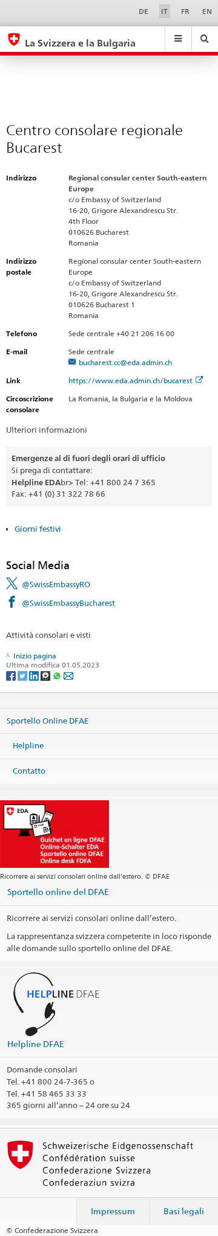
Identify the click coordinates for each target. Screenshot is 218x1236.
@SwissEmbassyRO (56, 584)
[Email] (68, 675)
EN (207, 11)
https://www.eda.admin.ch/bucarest (130, 380)
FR (185, 11)
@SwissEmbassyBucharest (68, 603)
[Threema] (46, 675)
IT (164, 11)
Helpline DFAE (35, 1044)
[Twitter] (23, 675)
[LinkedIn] (35, 675)
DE (143, 11)
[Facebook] (12, 675)
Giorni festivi (38, 529)
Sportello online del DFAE (58, 892)
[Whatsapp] (58, 675)
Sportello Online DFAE (47, 720)
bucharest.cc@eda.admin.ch (125, 362)
